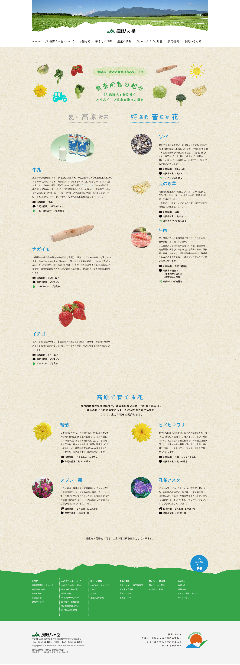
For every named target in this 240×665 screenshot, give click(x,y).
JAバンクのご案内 (157, 585)
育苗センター (125, 593)
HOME (35, 581)
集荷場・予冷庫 (126, 589)
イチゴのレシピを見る (47, 363)
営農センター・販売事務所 (131, 585)
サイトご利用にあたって (188, 593)
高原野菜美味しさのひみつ (43, 585)
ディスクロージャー (70, 598)
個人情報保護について (71, 606)
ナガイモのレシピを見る (48, 286)
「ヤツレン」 (87, 185)
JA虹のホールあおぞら (100, 585)
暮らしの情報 (96, 581)
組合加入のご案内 (69, 610)
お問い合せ (183, 585)
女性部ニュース (39, 602)
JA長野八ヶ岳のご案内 (71, 585)
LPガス (93, 589)
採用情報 (182, 589)
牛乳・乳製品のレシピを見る (50, 210)
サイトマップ (184, 598)
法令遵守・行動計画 (70, 602)
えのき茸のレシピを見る (174, 220)
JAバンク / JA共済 (157, 581)
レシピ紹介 (37, 593)
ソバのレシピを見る (172, 178)
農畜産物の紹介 (39, 589)
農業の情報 (124, 581)
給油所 (93, 593)
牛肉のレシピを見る (172, 281)
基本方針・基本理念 (70, 589)
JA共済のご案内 (156, 589)
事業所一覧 (66, 593)
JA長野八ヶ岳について (71, 581)
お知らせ (182, 581)
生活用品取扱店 (97, 598)
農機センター (125, 598)
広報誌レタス (38, 598)
